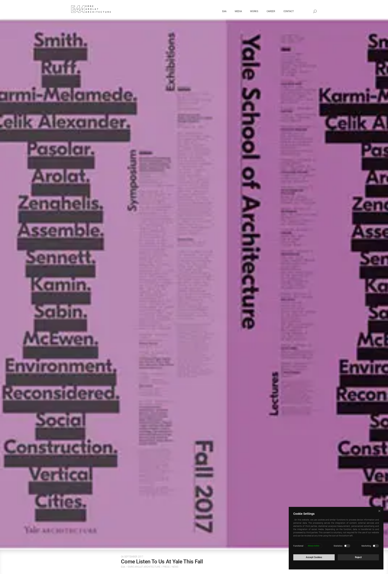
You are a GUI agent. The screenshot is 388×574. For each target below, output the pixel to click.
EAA (224, 11)
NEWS (175, 566)
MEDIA (238, 11)
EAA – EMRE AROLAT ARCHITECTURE (140, 566)
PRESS (166, 566)
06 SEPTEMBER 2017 (132, 556)
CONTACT (288, 11)
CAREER (271, 11)
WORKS (254, 11)
